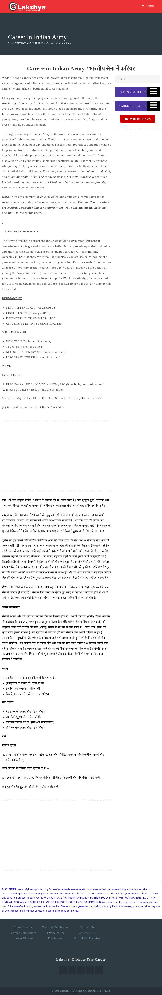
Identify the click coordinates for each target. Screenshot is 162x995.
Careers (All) (87, 932)
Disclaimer (55, 938)
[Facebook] (72, 970)
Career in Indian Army (59, 43)
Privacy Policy (55, 932)
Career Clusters (24, 938)
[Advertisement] (56, 456)
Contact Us (87, 927)
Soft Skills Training (87, 938)
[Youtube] (99, 970)
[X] (63, 970)
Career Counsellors (23, 932)
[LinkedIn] (90, 970)
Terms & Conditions (55, 927)
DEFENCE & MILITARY (134, 92)
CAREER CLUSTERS (132, 105)
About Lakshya (24, 927)
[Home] (9, 43)
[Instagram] (81, 970)
